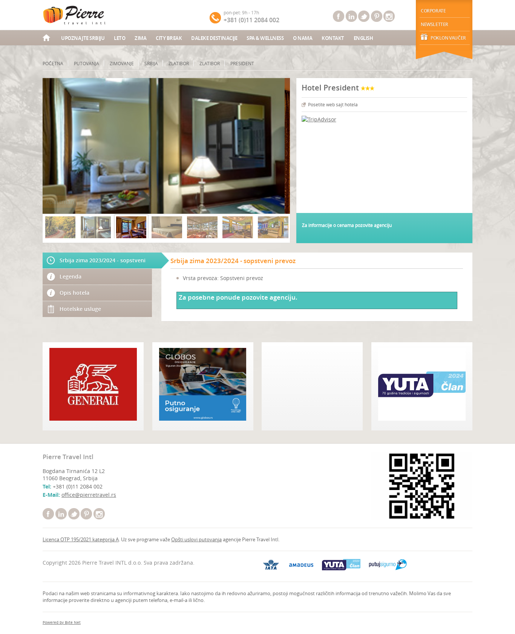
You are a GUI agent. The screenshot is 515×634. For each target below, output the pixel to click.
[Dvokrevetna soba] (131, 227)
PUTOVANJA (86, 63)
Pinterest (376, 16)
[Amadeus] (301, 565)
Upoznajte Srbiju (82, 38)
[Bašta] (202, 227)
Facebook (338, 16)
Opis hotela (74, 292)
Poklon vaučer (448, 38)
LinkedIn (351, 16)
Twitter (363, 16)
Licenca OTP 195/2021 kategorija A (81, 539)
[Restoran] (237, 227)
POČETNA (53, 63)
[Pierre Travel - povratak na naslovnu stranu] (75, 15)
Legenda (70, 276)
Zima (140, 38)
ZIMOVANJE (122, 63)
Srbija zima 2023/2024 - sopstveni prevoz (103, 262)
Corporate (433, 11)
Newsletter (434, 24)
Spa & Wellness (265, 38)
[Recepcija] (273, 227)
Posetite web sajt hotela (333, 104)
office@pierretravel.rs (88, 494)
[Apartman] (95, 227)
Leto (119, 38)
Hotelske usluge (80, 308)
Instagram (389, 16)
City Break (169, 38)
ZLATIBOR (179, 63)
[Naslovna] (47, 38)
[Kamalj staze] (60, 227)
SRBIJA (151, 63)
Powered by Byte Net (62, 622)
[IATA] (271, 564)
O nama (302, 38)
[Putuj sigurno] (388, 564)
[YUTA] (341, 564)
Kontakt (333, 38)
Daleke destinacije (214, 38)
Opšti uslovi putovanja (196, 539)
